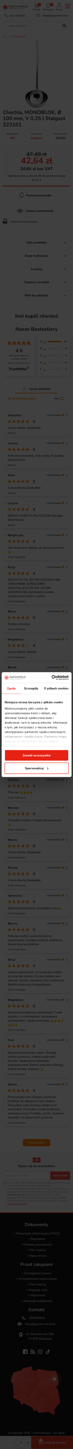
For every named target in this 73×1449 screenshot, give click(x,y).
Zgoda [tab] (11, 688)
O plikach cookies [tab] (56, 688)
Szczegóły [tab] (31, 688)
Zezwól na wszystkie (37, 755)
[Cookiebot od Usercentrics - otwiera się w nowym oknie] (52, 677)
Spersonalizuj (34, 768)
